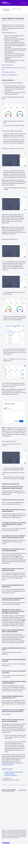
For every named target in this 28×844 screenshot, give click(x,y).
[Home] (6, 3)
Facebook (20, 790)
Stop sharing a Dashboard (8, 72)
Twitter (23, 790)
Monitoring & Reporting (16, 9)
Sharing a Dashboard (7, 65)
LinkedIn (25, 790)
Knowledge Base (5, 9)
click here (17, 837)
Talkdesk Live (6, 10)
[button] (18, 790)
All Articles (7, 778)
